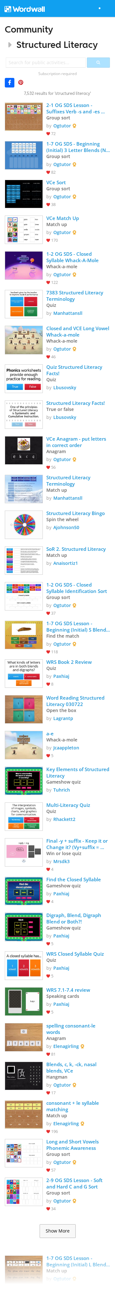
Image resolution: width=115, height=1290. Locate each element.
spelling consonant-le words (71, 1028)
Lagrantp (63, 718)
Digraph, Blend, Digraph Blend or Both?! (74, 918)
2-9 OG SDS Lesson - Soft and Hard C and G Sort (75, 1183)
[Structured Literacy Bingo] (24, 524)
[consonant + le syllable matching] (24, 1114)
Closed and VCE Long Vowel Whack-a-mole (78, 331)
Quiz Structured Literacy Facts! (74, 370)
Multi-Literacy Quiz (68, 805)
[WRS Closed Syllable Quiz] (24, 965)
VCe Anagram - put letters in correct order (76, 442)
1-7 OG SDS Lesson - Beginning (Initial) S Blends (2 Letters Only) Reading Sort (78, 626)
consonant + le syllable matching (73, 1106)
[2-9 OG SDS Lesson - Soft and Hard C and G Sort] (24, 1191)
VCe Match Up (62, 218)
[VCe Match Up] (24, 229)
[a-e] (24, 744)
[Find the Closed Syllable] (24, 890)
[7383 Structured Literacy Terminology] (24, 303)
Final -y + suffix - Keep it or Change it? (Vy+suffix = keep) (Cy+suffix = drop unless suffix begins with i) (77, 844)
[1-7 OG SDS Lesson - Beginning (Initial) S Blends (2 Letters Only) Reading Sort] (24, 634)
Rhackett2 (64, 819)
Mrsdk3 (61, 861)
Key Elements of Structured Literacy (78, 772)
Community (29, 29)
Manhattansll (67, 313)
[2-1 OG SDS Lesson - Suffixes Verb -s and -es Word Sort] (24, 116)
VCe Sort (56, 182)
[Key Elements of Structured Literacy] (24, 780)
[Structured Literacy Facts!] (24, 414)
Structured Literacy (57, 44)
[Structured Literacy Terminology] (24, 488)
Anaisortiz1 (65, 563)
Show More (58, 1231)
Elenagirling (66, 1046)
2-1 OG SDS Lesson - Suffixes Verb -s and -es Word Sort (73, 108)
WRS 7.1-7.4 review (68, 990)
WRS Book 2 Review (69, 662)
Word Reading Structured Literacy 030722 (76, 700)
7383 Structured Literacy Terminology (75, 295)
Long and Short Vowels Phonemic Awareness (73, 1144)
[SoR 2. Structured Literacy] (24, 560)
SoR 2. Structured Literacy (76, 549)
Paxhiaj (61, 676)
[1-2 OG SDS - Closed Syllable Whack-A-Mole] (24, 265)
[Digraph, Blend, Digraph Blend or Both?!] (24, 926)
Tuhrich (61, 790)
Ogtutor (62, 126)
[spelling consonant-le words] (24, 1036)
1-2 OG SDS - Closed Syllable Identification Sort (76, 587)
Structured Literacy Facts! (75, 403)
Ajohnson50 (66, 527)
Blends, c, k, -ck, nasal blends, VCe (72, 1067)
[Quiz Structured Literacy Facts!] (24, 378)
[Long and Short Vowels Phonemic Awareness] (24, 1152)
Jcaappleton (66, 748)
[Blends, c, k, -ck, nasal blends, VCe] (24, 1075)
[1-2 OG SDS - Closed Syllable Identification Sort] (24, 595)
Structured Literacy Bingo (75, 513)
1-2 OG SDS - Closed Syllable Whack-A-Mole (72, 257)
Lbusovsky (64, 387)
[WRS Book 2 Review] (24, 673)
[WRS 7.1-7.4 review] (24, 1001)
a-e (50, 733)
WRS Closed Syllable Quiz (75, 954)
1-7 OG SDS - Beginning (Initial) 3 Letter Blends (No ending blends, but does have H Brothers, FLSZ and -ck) (78, 146)
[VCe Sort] (24, 193)
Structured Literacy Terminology (69, 480)
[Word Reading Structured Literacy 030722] (24, 708)
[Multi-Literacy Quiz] (24, 816)
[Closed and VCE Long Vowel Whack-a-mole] (24, 339)
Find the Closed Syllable (73, 879)
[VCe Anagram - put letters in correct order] (24, 450)
